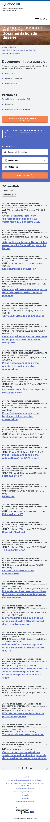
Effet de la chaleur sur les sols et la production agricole (23, 715)
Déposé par (12, 160)
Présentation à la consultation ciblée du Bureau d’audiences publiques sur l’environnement (24, 594)
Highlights (8, 496)
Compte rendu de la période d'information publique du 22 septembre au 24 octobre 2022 (21, 218)
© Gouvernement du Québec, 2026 (25, 818)
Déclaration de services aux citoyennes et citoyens (25, 780)
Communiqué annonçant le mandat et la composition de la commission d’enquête (24, 339)
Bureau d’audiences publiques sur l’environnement (11, 4)
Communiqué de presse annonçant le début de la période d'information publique (24, 292)
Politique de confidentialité (25, 788)
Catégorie (12, 167)
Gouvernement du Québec (25, 810)
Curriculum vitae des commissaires (23, 315)
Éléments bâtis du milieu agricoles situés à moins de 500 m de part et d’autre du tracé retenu (23, 620)
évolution (11, 99)
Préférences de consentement (25, 801)
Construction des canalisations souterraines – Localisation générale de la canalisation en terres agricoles (24, 755)
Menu (44, 19)
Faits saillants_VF (12, 475)
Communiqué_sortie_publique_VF (22, 436)
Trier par (8, 190)
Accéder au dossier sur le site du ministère (25, 119)
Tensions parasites (13, 695)
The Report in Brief (13, 549)
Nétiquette (25, 795)
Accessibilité (25, 777)
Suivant (47, 768)
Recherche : (9, 146)
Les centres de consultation (19, 268)
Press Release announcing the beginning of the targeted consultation (20, 416)
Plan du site (25, 798)
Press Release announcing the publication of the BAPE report (20, 456)
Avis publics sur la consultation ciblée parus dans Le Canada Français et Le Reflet (24, 245)
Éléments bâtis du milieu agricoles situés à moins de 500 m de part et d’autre (23, 647)
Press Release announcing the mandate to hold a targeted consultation (20, 366)
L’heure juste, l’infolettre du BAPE (25, 792)
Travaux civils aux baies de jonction (23, 734)
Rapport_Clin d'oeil (13, 532)
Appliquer (23, 175)
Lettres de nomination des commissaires (18, 572)
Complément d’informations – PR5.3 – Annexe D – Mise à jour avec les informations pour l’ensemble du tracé (24, 673)
